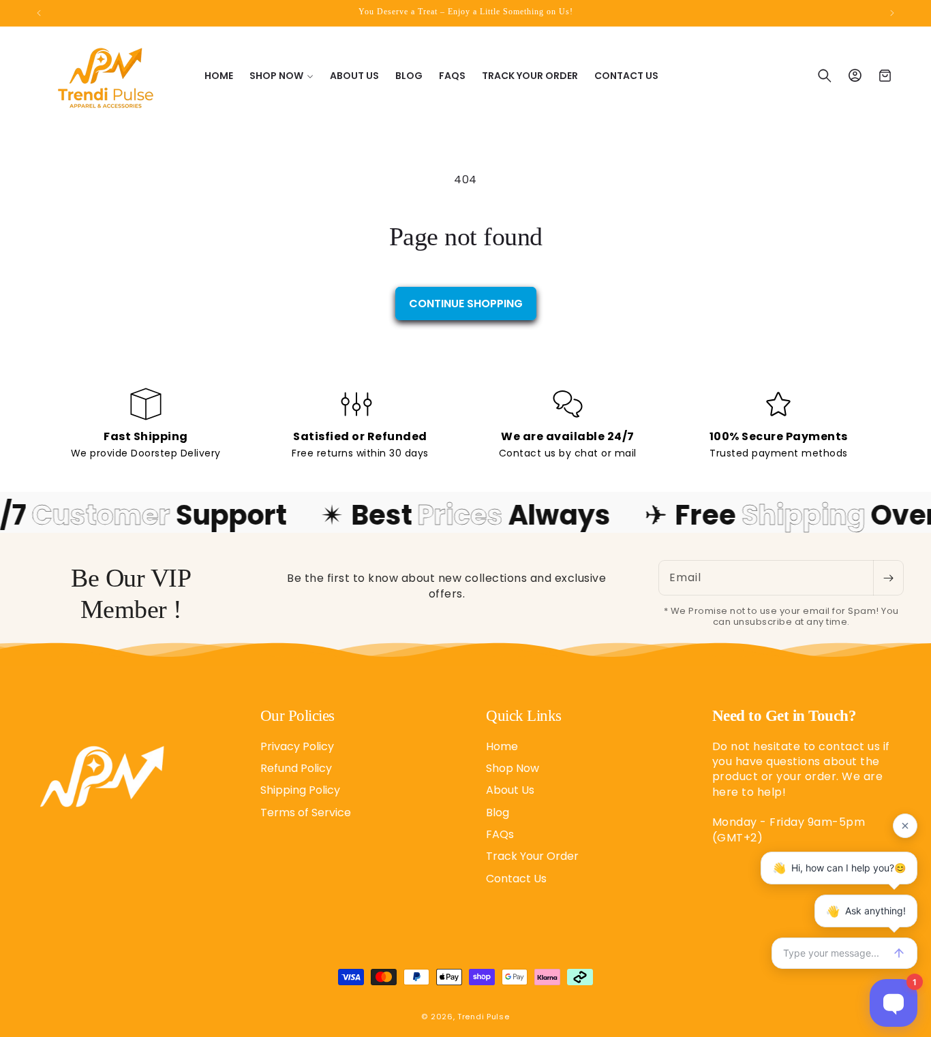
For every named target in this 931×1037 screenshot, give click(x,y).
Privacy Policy (297, 746)
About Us (510, 790)
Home (502, 746)
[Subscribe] (888, 577)
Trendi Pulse (483, 1016)
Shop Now (512, 767)
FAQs (500, 833)
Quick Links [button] (524, 715)
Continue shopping (466, 303)
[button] (281, 75)
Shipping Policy (300, 790)
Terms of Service (305, 812)
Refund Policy (296, 767)
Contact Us (516, 878)
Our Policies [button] (297, 715)
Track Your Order (532, 856)
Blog (497, 812)
